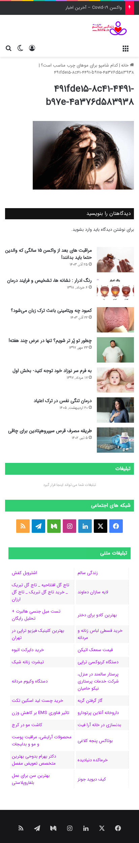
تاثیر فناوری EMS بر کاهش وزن (40, 712)
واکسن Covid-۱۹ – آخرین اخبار (93, 7)
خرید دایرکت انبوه (28, 649)
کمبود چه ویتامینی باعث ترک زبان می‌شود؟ (51, 310)
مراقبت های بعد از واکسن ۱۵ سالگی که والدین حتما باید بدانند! (48, 254)
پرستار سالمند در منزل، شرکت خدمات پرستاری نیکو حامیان (98, 681)
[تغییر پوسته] (20, 48)
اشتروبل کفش (24, 572)
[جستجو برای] (8, 48)
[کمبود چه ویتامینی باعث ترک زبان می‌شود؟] (115, 319)
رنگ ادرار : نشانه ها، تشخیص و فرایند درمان (49, 280)
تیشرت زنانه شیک (28, 662)
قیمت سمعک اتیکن (95, 649)
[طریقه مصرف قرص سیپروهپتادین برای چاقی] (115, 440)
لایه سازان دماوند (93, 592)
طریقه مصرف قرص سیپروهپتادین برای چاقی (50, 431)
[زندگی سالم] (107, 28)
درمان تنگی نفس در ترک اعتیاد (63, 400)
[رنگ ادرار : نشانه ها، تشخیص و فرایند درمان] (115, 289)
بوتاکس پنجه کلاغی (95, 740)
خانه (125, 65)
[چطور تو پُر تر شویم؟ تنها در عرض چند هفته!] (115, 350)
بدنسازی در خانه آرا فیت (99, 724)
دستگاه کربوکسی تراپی (98, 662)
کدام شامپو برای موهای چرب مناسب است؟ (79, 65)
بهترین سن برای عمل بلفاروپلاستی (31, 779)
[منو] (125, 48)
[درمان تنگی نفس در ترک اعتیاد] (115, 410)
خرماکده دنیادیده (93, 760)
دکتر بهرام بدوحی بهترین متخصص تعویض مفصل (34, 760)
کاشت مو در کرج (27, 724)
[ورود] (32, 48)
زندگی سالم (88, 572)
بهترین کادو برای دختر (97, 615)
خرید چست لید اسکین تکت (37, 700)
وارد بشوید (82, 229)
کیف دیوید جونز (92, 779)
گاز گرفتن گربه (90, 700)
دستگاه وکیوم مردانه (30, 681)
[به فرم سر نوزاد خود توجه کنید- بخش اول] (115, 380)
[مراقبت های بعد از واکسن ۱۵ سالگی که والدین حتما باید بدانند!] (115, 259)
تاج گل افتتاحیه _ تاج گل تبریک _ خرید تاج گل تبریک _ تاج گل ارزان (40, 592)
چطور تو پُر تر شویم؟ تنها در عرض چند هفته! (50, 340)
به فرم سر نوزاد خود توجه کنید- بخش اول (52, 370)
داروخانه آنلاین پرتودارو (98, 712)
